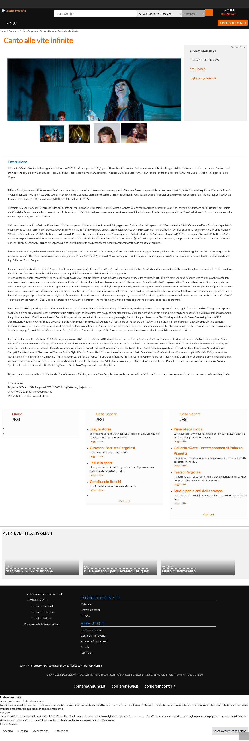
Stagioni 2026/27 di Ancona (29, 571)
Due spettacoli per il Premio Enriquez (116, 571)
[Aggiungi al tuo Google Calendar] (124, 148)
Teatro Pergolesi (187, 472)
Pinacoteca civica (188, 429)
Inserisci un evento (92, 630)
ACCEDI (229, 10)
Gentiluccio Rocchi (105, 481)
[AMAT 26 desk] (124, 2)
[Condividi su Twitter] (105, 151)
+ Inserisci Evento (233, 23)
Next (153, 134)
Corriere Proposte (27, 31)
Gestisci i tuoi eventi (93, 635)
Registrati (87, 652)
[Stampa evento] (144, 151)
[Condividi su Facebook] (86, 151)
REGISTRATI (229, 14)
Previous (32, 134)
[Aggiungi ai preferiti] (163, 150)
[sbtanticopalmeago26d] (124, 6)
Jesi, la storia (100, 429)
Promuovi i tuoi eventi (94, 641)
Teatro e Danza (47, 31)
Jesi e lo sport (101, 462)
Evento (12, 31)
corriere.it (93, 686)
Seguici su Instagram (42, 611)
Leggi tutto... (97, 441)
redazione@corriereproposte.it (44, 593)
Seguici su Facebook (42, 605)
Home (2, 31)
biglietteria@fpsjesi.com (204, 78)
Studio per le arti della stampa (198, 491)
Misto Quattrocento (179, 571)
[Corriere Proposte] (14, 10)
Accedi (85, 647)
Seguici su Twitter (41, 618)
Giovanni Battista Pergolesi (112, 447)
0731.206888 (197, 69)
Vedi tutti (124, 501)
